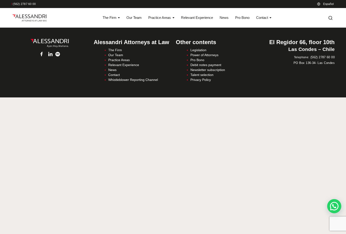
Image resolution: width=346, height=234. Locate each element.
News (224, 18)
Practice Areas (159, 18)
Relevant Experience (197, 18)
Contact (262, 18)
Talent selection (201, 75)
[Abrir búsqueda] (330, 18)
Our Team (134, 18)
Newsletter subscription (207, 70)
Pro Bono (242, 18)
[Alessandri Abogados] (29, 18)
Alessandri (49, 43)
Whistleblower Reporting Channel (133, 80)
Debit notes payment (205, 65)
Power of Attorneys (204, 55)
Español (328, 4)
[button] (334, 206)
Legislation (198, 50)
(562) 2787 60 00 (23, 4)
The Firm (110, 18)
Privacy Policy (200, 80)
